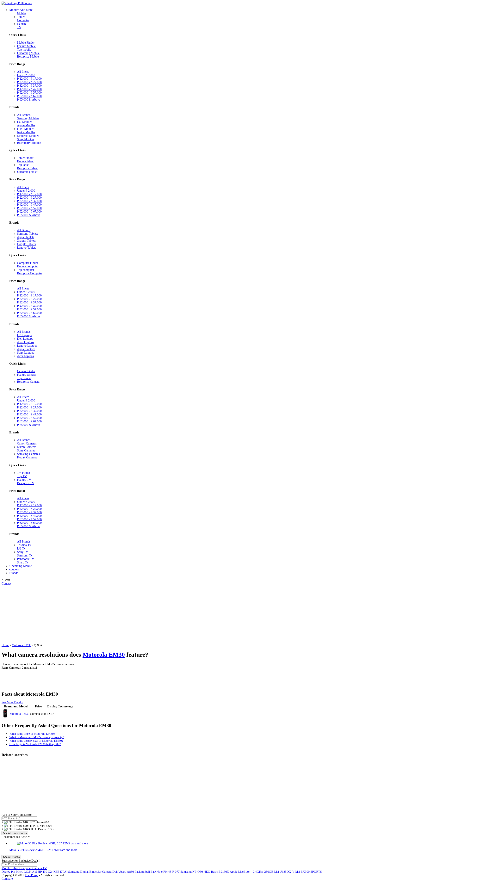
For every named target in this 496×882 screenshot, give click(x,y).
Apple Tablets (25, 237)
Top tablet (23, 164)
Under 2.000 (26, 75)
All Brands (23, 114)
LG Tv (21, 548)
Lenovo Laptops (27, 345)
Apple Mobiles (26, 125)
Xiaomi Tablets (26, 240)
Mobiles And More (21, 9)
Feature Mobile (26, 46)
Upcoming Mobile (28, 53)
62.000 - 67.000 (29, 96)
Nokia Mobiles (26, 132)
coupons (14, 569)
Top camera (24, 378)
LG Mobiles (24, 121)
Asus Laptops (25, 342)
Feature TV (24, 479)
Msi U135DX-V (284, 871)
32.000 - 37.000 (29, 85)
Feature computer (27, 266)
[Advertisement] (248, 614)
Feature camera (26, 374)
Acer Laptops (25, 356)
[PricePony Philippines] (17, 3)
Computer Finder (27, 262)
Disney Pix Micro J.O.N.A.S (19, 871)
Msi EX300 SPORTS (308, 871)
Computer (23, 20)
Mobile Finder (25, 42)
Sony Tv (22, 552)
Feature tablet (25, 161)
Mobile (21, 13)
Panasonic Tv (25, 559)
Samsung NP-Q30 (191, 871)
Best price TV (25, 483)
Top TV (22, 476)
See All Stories (11, 856)
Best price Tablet (27, 168)
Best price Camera (28, 381)
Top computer (25, 269)
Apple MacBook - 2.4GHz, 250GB (251, 871)
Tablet (21, 16)
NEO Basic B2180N (216, 871)
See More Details (12, 702)
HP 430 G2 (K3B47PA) (52, 871)
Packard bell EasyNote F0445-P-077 (157, 871)
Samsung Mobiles (28, 118)
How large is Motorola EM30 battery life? (35, 744)
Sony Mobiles (25, 139)
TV (19, 27)
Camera (22, 23)
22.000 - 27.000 (29, 82)
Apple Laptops (26, 349)
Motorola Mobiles (28, 135)
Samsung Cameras (28, 454)
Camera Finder (26, 371)
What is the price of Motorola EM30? (32, 733)
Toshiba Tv (24, 545)
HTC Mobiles (25, 128)
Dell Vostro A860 (123, 871)
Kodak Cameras (27, 457)
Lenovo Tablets (26, 247)
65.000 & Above (28, 99)
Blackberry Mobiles (29, 142)
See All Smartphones (15, 833)
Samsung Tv (25, 555)
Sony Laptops (25, 352)
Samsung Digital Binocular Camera (90, 871)
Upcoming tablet (27, 171)
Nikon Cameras (26, 447)
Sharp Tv (22, 562)
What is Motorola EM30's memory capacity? (36, 737)
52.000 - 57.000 (29, 92)
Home (5, 645)
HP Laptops (24, 335)
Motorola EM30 (21, 645)
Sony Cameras (26, 450)
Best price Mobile (28, 56)
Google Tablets (26, 244)
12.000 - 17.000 (29, 78)
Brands (13, 573)
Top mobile (24, 49)
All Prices (23, 71)
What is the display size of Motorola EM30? (36, 740)
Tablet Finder (25, 157)
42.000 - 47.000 (29, 89)
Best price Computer (29, 273)
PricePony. (31, 875)
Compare (7, 878)
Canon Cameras (27, 443)
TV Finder (23, 472)
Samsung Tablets (27, 233)
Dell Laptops (25, 338)
